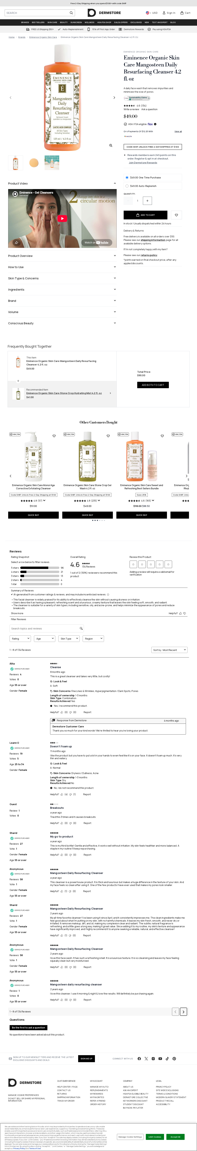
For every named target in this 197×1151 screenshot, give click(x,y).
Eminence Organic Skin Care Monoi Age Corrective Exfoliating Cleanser (33, 487)
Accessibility (163, 1104)
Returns (62, 1093)
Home (12, 37)
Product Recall (165, 1100)
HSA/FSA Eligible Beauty (135, 1093)
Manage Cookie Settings (130, 1136)
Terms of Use (35, 1148)
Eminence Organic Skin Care (43, 37)
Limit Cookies (155, 1136)
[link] (169, 13)
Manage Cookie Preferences (23, 1095)
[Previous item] (10, 476)
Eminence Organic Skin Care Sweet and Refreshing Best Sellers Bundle (141, 487)
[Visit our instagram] (153, 1058)
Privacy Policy (163, 1086)
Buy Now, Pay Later (133, 1107)
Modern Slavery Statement (171, 1097)
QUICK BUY (33, 515)
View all (178, 131)
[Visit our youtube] (160, 1058)
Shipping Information (68, 1097)
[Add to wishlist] (176, 215)
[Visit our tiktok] (167, 1058)
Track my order (66, 1100)
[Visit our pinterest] (174, 1058)
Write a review (131, 109)
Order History (98, 1104)
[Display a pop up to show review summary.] (44, 501)
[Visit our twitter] (146, 1058)
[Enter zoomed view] (110, 145)
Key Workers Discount (135, 1100)
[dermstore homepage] (104, 13)
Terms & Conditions (167, 1093)
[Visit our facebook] (139, 1058)
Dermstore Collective (135, 1097)
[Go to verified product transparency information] (137, 98)
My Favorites (97, 1097)
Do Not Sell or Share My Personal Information (26, 1099)
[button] (153, 99)
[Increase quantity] (147, 201)
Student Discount (133, 1104)
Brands (21, 37)
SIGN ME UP (86, 1058)
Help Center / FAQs (67, 1086)
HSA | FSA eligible (137, 124)
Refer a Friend (98, 1100)
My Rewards (96, 1093)
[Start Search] (71, 13)
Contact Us (64, 1090)
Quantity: (130, 193)
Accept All (175, 1136)
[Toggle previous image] (10, 97)
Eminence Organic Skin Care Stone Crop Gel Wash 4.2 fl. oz (87, 487)
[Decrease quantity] (128, 201)
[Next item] (186, 476)
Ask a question (149, 109)
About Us (128, 1086)
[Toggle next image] (114, 97)
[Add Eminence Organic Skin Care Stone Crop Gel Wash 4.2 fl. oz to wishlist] (108, 435)
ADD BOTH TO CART (153, 385)
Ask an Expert (130, 1090)
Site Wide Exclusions (167, 1090)
